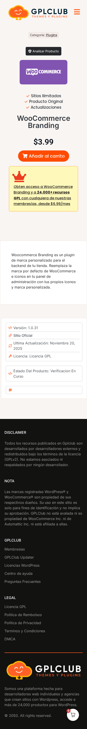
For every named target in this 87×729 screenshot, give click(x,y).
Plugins (51, 35)
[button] (43, 156)
